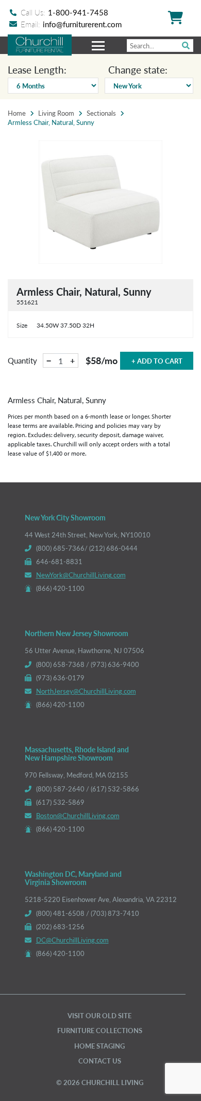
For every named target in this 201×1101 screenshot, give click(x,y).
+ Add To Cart (156, 361)
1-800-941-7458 (78, 12)
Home (17, 113)
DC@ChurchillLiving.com (72, 940)
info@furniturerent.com (82, 24)
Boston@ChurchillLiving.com (78, 815)
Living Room (56, 113)
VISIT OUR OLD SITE (99, 1015)
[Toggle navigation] (99, 45)
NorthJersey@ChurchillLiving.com (86, 691)
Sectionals (101, 113)
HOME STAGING (99, 1046)
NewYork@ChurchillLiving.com (81, 575)
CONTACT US (99, 1061)
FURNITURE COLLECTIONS (99, 1030)
